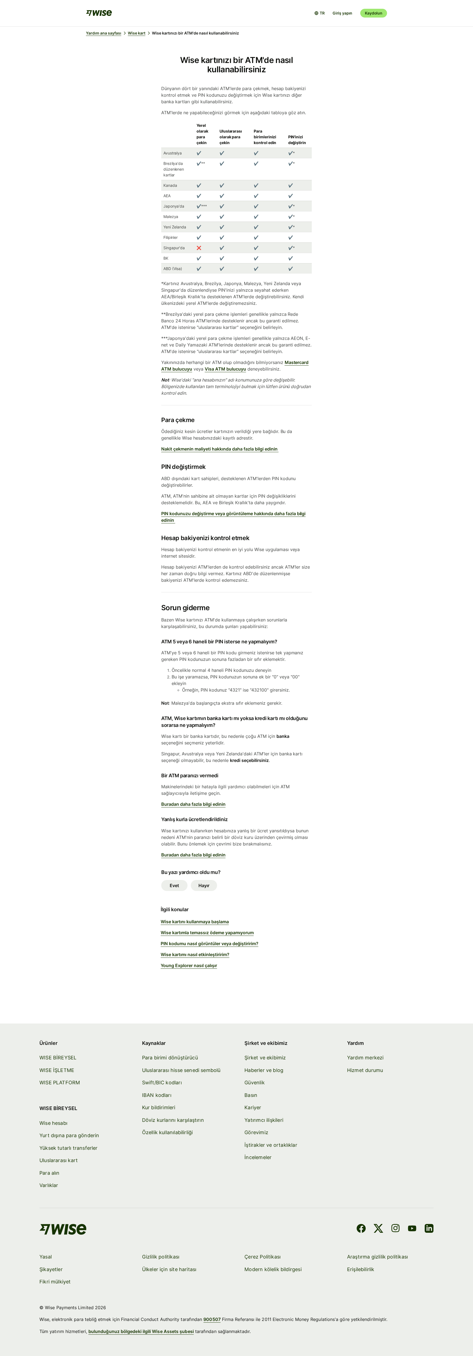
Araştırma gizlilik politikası (377, 1257)
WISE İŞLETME (56, 1070)
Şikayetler (51, 1269)
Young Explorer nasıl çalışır (189, 965)
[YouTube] (412, 1229)
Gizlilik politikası (160, 1257)
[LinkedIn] (429, 1229)
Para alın (49, 1173)
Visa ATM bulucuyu (225, 369)
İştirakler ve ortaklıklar (270, 1145)
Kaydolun (373, 13)
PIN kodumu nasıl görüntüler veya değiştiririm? (209, 943)
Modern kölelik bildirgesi (273, 1269)
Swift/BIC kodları (162, 1082)
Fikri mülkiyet (55, 1282)
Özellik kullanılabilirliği (167, 1132)
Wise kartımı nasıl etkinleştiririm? (195, 954)
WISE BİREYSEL (57, 1057)
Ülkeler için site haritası (169, 1269)
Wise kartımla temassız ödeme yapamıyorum (207, 932)
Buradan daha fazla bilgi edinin (193, 804)
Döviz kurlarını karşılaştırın (173, 1120)
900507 (211, 1319)
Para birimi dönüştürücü (170, 1057)
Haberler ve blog (263, 1070)
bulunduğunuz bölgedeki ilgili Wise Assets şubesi (141, 1331)
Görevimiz (256, 1132)
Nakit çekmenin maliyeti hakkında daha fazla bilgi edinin (220, 449)
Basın (250, 1095)
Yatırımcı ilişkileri (263, 1120)
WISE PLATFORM (59, 1082)
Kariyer (252, 1107)
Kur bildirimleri (158, 1107)
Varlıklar (48, 1185)
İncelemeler (258, 1157)
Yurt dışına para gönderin (69, 1135)
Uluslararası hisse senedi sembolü (181, 1070)
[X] (378, 1229)
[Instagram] (395, 1229)
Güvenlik (254, 1082)
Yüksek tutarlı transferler (68, 1148)
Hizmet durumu (365, 1070)
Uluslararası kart (58, 1160)
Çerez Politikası (262, 1257)
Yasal (45, 1257)
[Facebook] (361, 1229)
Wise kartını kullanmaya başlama (195, 921)
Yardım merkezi (365, 1057)
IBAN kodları (156, 1095)
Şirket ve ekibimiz (265, 1057)
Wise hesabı (53, 1123)
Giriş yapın (342, 13)
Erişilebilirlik (360, 1269)
